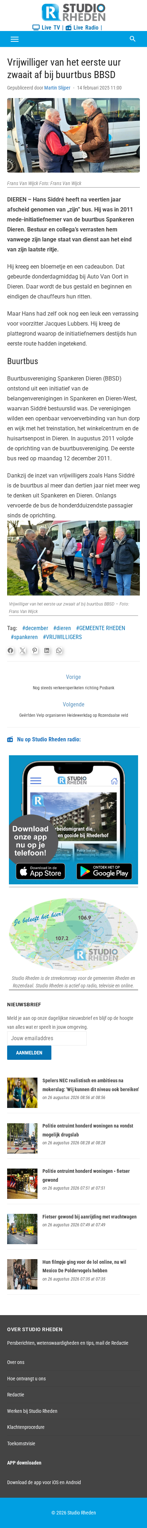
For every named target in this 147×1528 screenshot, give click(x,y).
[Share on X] (22, 650)
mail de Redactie (112, 1343)
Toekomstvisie (21, 1443)
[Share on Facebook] (10, 650)
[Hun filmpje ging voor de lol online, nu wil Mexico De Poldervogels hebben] (22, 1288)
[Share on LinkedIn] (47, 650)
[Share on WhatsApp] (59, 650)
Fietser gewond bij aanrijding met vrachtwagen (89, 1217)
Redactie (15, 1394)
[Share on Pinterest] (34, 650)
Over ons (15, 1362)
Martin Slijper (57, 88)
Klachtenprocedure (26, 1427)
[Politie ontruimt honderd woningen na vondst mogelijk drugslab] (22, 1152)
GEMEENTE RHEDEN (102, 628)
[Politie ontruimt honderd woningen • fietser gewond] (22, 1197)
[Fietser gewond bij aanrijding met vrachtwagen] (22, 1242)
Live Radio (84, 27)
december (36, 628)
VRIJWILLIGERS (64, 637)
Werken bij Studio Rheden (32, 1411)
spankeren (26, 637)
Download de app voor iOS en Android (44, 1482)
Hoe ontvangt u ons (26, 1378)
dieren (63, 628)
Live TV (50, 27)
